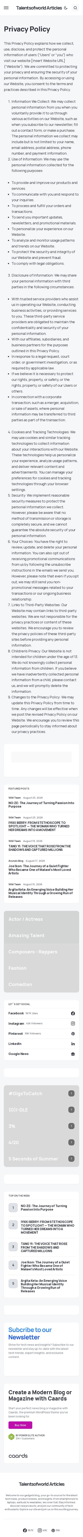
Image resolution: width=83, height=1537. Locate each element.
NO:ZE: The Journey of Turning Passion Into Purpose (41, 805)
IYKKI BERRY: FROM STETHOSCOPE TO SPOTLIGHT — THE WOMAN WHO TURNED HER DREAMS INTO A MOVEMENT (38, 826)
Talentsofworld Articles (39, 7)
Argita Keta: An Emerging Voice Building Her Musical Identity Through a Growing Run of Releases (40, 893)
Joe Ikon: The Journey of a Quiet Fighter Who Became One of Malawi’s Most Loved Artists (39, 869)
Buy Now (20, 1425)
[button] (6, 7)
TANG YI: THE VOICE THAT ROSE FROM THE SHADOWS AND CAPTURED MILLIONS (39, 848)
